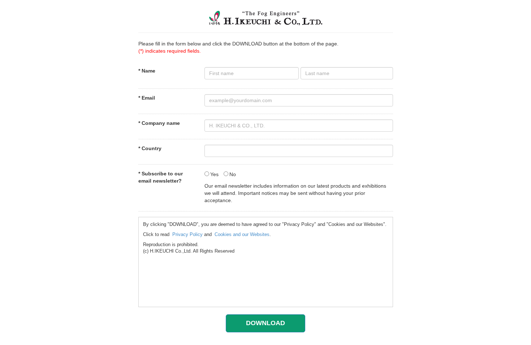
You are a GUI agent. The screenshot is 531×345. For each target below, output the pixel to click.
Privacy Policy (187, 234)
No (232, 174)
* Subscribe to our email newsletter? (160, 177)
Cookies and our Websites (242, 234)
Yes (214, 174)
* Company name (159, 123)
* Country (149, 148)
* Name (146, 71)
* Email (146, 98)
